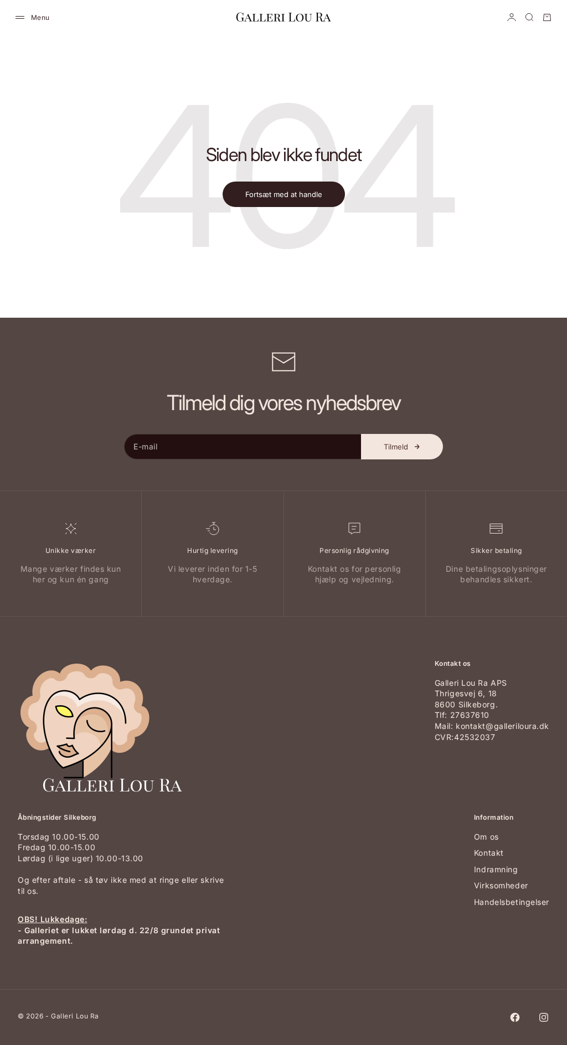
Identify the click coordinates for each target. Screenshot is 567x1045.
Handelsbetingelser (511, 902)
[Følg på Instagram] (543, 1017)
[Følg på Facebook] (514, 1017)
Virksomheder (501, 885)
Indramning (496, 869)
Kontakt (489, 852)
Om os (486, 836)
